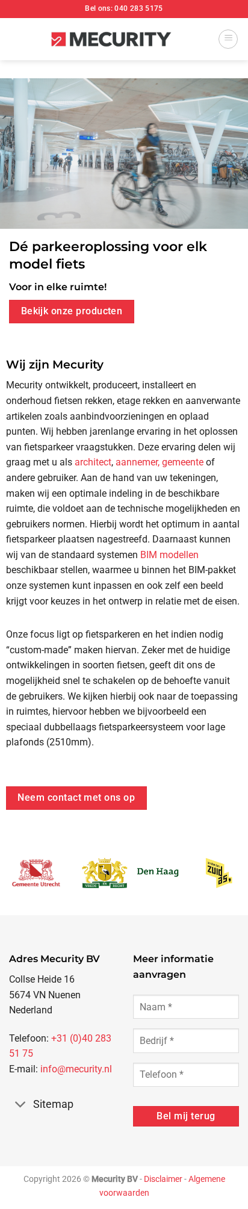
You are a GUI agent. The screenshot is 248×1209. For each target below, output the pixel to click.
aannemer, (138, 462)
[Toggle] (21, 1105)
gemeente (182, 462)
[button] (228, 39)
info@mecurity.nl (76, 1069)
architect (93, 462)
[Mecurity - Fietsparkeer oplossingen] (111, 39)
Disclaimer (163, 1179)
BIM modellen (169, 555)
